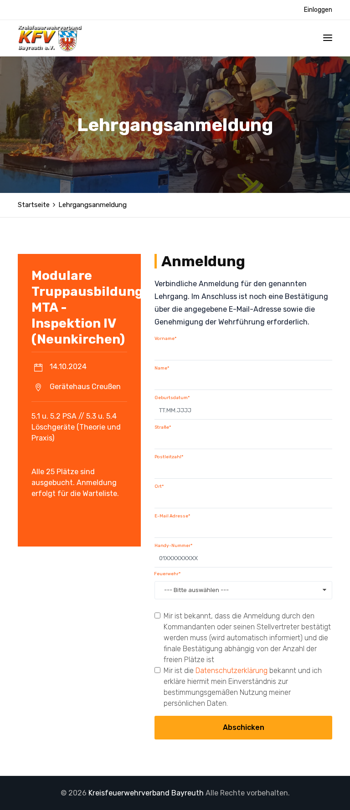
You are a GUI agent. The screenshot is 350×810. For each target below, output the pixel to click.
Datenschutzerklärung (232, 670)
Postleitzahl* (168, 457)
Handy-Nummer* (173, 545)
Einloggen (318, 10)
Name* (161, 368)
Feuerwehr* (167, 574)
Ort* (159, 486)
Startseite (34, 205)
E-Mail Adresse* (172, 516)
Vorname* (165, 338)
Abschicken (243, 727)
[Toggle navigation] (327, 38)
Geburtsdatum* (172, 397)
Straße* (162, 427)
